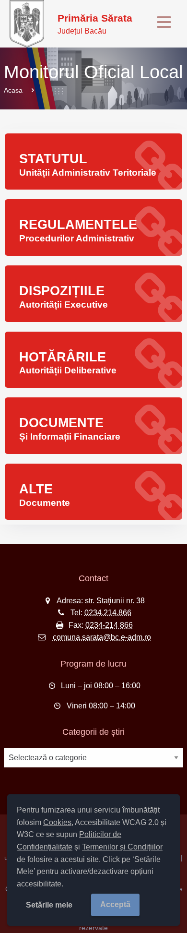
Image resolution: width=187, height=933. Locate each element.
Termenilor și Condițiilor (122, 847)
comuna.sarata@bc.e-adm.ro (102, 637)
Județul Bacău (95, 23)
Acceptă (115, 904)
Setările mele (49, 905)
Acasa (13, 90)
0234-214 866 (109, 625)
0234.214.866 (107, 613)
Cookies (57, 822)
